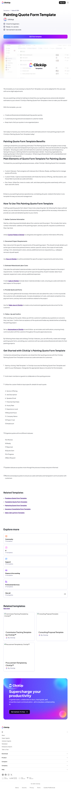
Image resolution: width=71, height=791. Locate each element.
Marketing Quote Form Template (16, 505)
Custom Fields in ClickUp (16, 235)
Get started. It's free (18, 712)
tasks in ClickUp (13, 281)
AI (2, 732)
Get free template (35, 36)
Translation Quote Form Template (16, 502)
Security (24, 787)
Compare (4, 761)
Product (4, 757)
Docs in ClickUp (11, 259)
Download (5, 753)
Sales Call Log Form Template (15, 513)
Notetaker (5, 744)
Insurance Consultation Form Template (18, 509)
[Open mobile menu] (67, 2)
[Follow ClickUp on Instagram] (8, 775)
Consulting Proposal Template (51, 632)
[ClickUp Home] (6, 2)
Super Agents (6, 738)
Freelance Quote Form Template (16, 498)
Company (4, 765)
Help (3, 769)
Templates (6, 10)
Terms (39, 787)
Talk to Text (5, 749)
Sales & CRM (15, 10)
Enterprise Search (7, 746)
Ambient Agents (6, 741)
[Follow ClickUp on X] (11, 775)
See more (6, 608)
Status (17, 787)
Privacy (32, 787)
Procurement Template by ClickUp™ (16, 664)
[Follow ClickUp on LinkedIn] (3, 775)
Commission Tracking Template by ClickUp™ (18, 633)
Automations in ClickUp (15, 329)
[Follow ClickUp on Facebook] (6, 775)
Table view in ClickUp (16, 305)
